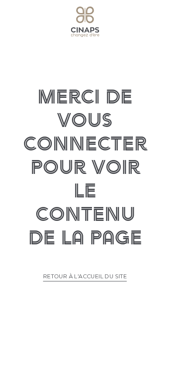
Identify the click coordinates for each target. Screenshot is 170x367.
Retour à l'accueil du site (85, 276)
